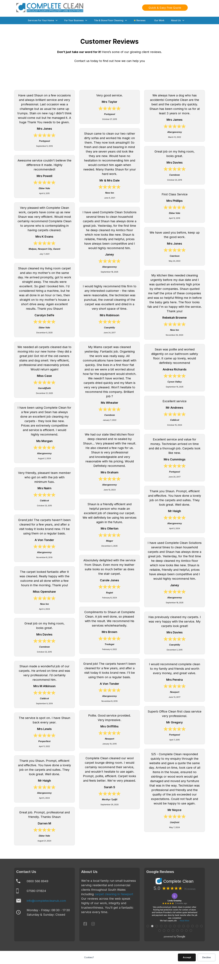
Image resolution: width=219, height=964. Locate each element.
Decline (206, 957)
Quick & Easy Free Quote (165, 7)
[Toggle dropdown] (56, 20)
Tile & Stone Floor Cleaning (108, 20)
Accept (187, 957)
